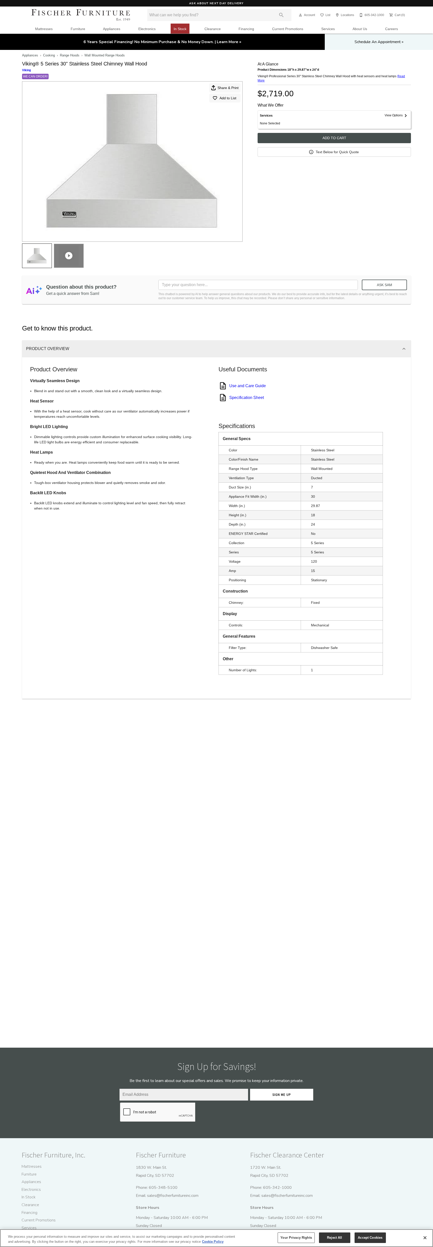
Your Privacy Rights (296, 1237)
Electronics (147, 29)
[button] (300, 15)
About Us (360, 29)
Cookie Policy (213, 1241)
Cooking (49, 55)
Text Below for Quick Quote (337, 152)
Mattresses (44, 29)
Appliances (111, 29)
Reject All (334, 1237)
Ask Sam (384, 285)
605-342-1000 (277, 1187)
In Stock (180, 29)
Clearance (212, 29)
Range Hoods (69, 55)
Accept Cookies (370, 1237)
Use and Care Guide (247, 386)
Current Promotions (287, 29)
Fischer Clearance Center (287, 1154)
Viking (26, 70)
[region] (216, 1238)
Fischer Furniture (161, 1154)
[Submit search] (281, 15)
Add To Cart (334, 138)
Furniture (78, 29)
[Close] (424, 1237)
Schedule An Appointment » (379, 42)
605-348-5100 (163, 1187)
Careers (391, 29)
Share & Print (228, 88)
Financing (246, 29)
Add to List (228, 98)
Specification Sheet (246, 397)
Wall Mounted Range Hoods (104, 55)
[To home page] (80, 15)
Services (328, 29)
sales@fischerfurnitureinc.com (172, 1195)
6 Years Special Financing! (162, 42)
